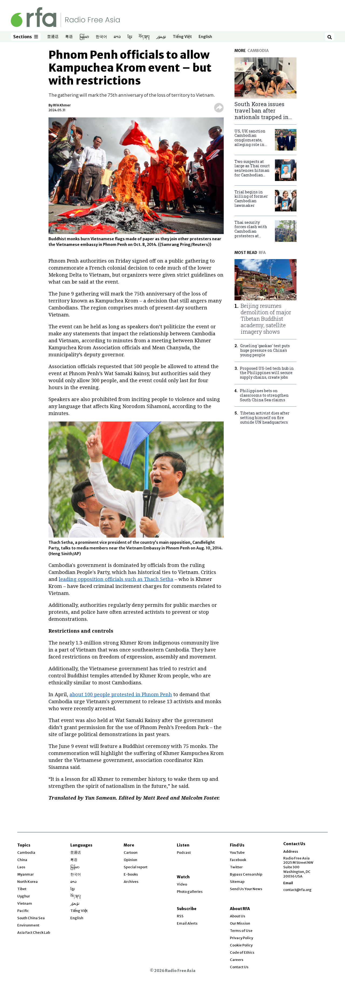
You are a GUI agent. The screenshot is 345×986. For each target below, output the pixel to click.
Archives (131, 881)
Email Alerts (187, 923)
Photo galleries (190, 891)
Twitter (236, 867)
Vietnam (24, 903)
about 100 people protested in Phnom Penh (121, 694)
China (22, 860)
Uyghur (23, 896)
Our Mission (240, 923)
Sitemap (237, 881)
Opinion (130, 860)
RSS (180, 916)
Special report (135, 867)
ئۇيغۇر (161, 37)
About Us (237, 916)
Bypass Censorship (246, 874)
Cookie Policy (241, 945)
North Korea (27, 881)
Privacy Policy (241, 938)
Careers (236, 959)
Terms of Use (241, 930)
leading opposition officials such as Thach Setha (116, 579)
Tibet (21, 889)
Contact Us (239, 967)
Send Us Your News (246, 889)
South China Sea (31, 918)
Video (182, 884)
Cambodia (26, 852)
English (205, 37)
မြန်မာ (84, 37)
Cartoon (130, 852)
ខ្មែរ (129, 37)
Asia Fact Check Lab (33, 932)
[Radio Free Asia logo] (65, 17)
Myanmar (25, 874)
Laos (21, 867)
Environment (28, 925)
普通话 (52, 37)
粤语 (69, 37)
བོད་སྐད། (144, 37)
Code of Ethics (242, 952)
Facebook (238, 860)
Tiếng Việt (182, 37)
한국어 (101, 37)
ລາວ (117, 37)
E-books (131, 874)
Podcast (184, 852)
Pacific (23, 910)
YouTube (237, 852)
